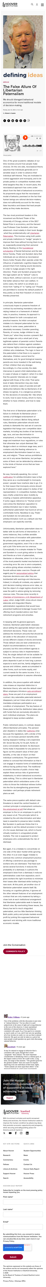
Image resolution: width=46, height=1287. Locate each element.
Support (9, 1098)
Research (6, 1155)
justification (8, 477)
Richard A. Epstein (10, 113)
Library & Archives (10, 1169)
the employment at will (13, 809)
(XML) (23, 1281)
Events (26, 1160)
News (26, 1155)
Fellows (6, 1164)
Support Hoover (9, 1173)
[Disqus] (23, 984)
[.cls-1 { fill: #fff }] (16, 120)
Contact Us (28, 1164)
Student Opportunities (32, 1150)
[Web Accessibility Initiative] (9, 4)
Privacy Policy (8, 1281)
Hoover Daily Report (31, 1169)
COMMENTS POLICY (15, 951)
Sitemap (18, 1281)
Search (5, 1178)
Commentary (8, 1160)
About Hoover (8, 1150)
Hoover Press (29, 1173)
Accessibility (28, 1178)
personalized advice (25, 573)
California (31, 730)
